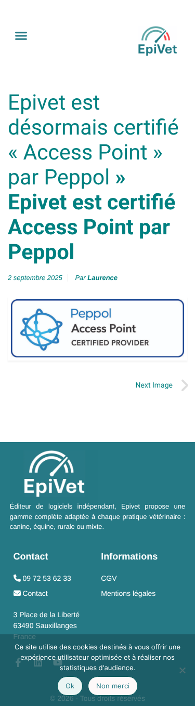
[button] (21, 36)
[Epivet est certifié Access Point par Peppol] (97, 328)
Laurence (102, 278)
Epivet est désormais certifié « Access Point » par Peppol (93, 140)
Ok (70, 686)
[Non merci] (182, 670)
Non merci (112, 686)
